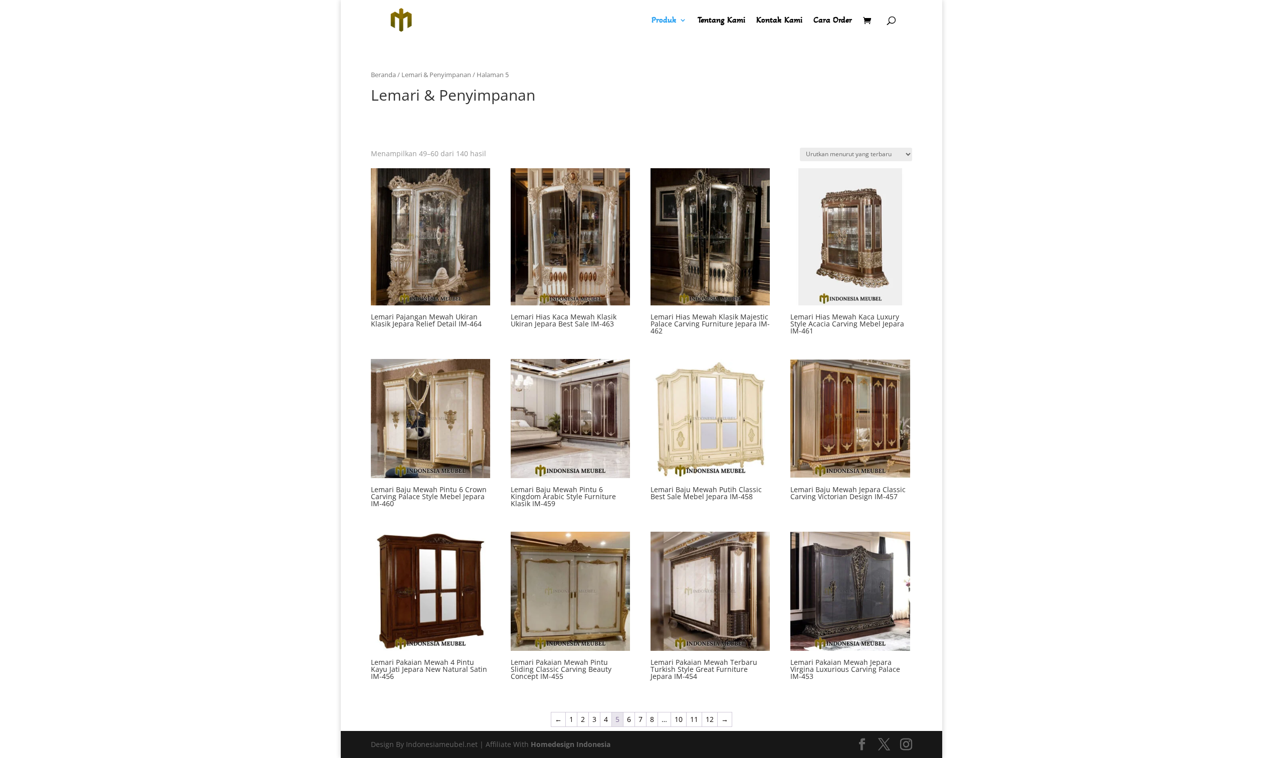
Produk (664, 21)
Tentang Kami (721, 21)
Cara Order (832, 21)
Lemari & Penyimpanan (436, 74)
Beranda (383, 74)
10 (679, 719)
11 (694, 719)
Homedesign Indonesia (570, 744)
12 (710, 719)
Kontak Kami (779, 21)
